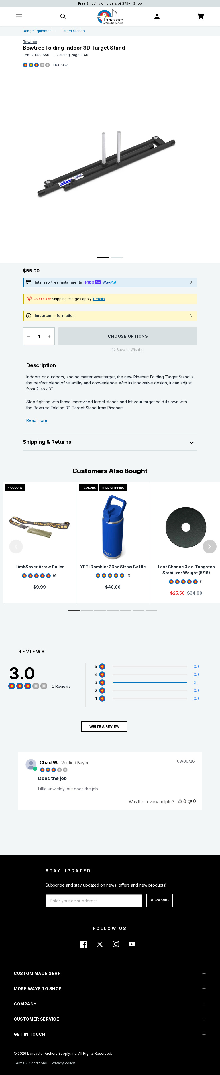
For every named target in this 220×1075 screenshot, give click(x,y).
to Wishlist (130, 349)
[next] (210, 546)
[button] (1, 546)
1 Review (60, 65)
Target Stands (73, 31)
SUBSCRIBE (160, 900)
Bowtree (30, 42)
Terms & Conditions (30, 1063)
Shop (137, 3)
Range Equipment (38, 31)
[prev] (16, 546)
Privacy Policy (63, 1063)
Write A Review (104, 726)
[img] (25, 65)
